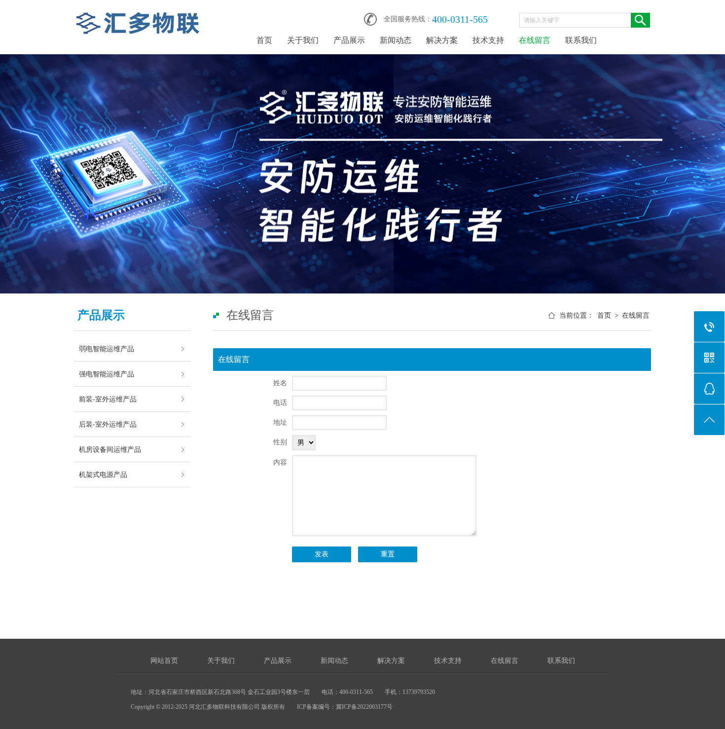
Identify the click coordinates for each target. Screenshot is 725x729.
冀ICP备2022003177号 (364, 706)
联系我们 (581, 40)
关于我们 (303, 40)
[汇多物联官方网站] (138, 15)
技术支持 (488, 40)
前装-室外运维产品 (108, 399)
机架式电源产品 (103, 474)
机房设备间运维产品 (110, 449)
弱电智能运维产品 (106, 349)
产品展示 (349, 40)
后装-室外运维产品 (108, 424)
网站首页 (164, 660)
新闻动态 (395, 40)
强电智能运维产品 (106, 374)
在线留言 (534, 40)
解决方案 (442, 40)
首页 (264, 40)
